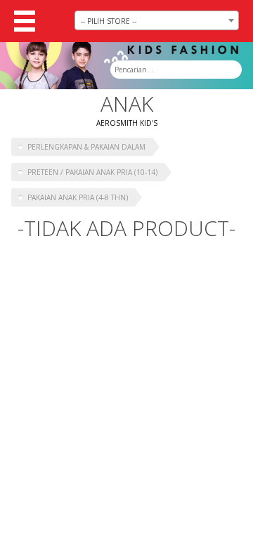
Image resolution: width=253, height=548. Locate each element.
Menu (24, 21)
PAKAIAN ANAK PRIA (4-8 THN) (77, 197)
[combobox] (156, 20)
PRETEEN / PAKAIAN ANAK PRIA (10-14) (92, 172)
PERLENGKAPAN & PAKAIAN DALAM (86, 147)
